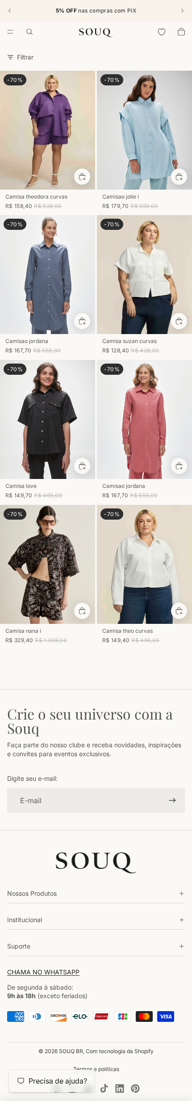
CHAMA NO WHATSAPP (43, 972)
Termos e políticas (96, 1069)
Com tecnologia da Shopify (120, 1051)
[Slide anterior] (10, 11)
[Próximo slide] (182, 11)
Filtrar (25, 57)
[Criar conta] (172, 800)
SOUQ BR (71, 1051)
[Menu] (10, 31)
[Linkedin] (119, 1088)
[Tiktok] (104, 1088)
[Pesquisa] (29, 32)
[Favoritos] (161, 32)
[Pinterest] (135, 1088)
